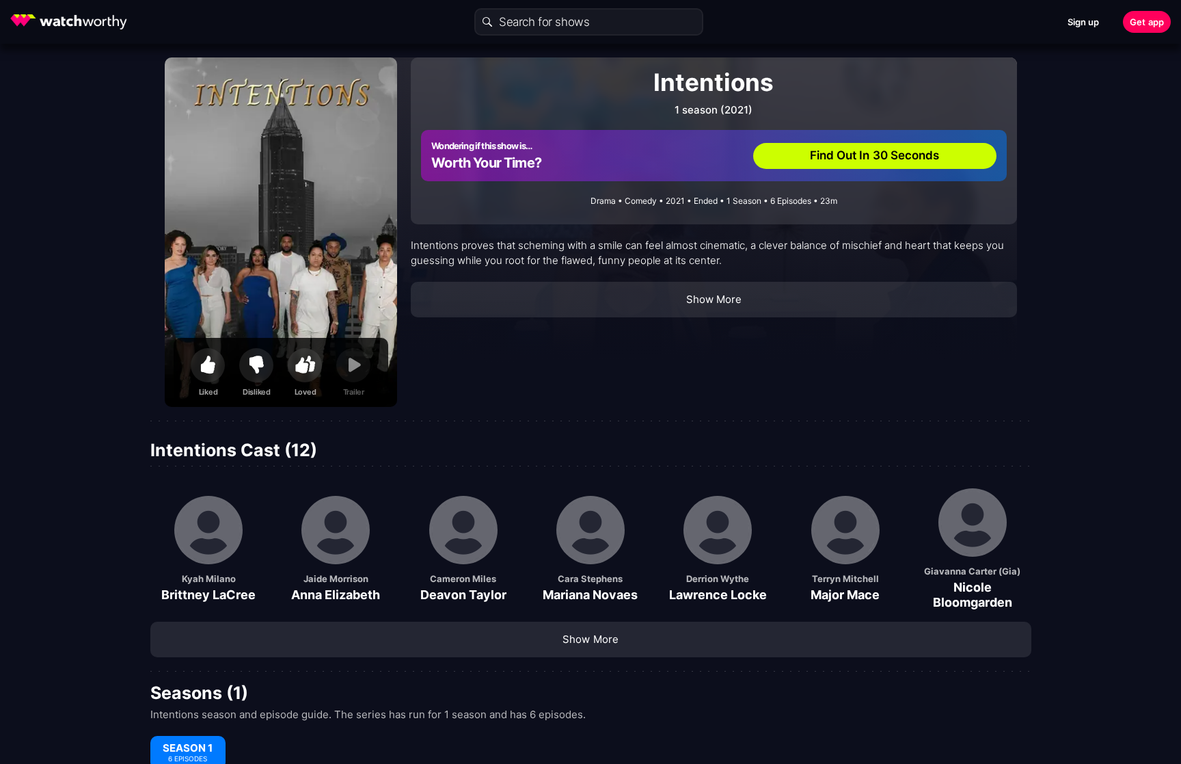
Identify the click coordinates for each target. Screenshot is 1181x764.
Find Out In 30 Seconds (875, 155)
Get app (1147, 21)
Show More (714, 299)
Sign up (1084, 21)
